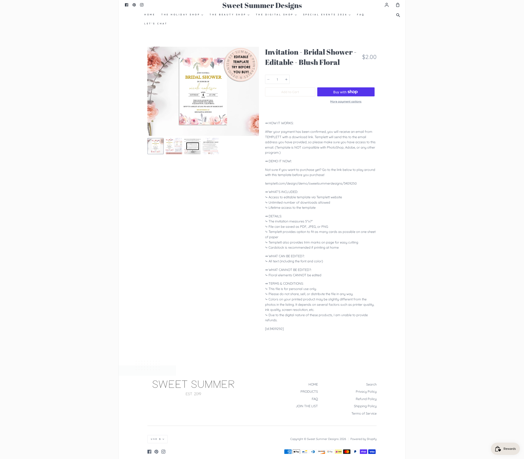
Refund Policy (366, 399)
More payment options (345, 101)
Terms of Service (364, 413)
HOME (313, 384)
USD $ (156, 439)
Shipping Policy (365, 406)
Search (371, 384)
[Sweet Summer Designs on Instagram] (163, 452)
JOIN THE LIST (307, 406)
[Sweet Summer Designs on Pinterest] (156, 452)
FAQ (315, 399)
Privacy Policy (366, 391)
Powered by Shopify (363, 439)
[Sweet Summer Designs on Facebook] (149, 452)
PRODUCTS (309, 391)
